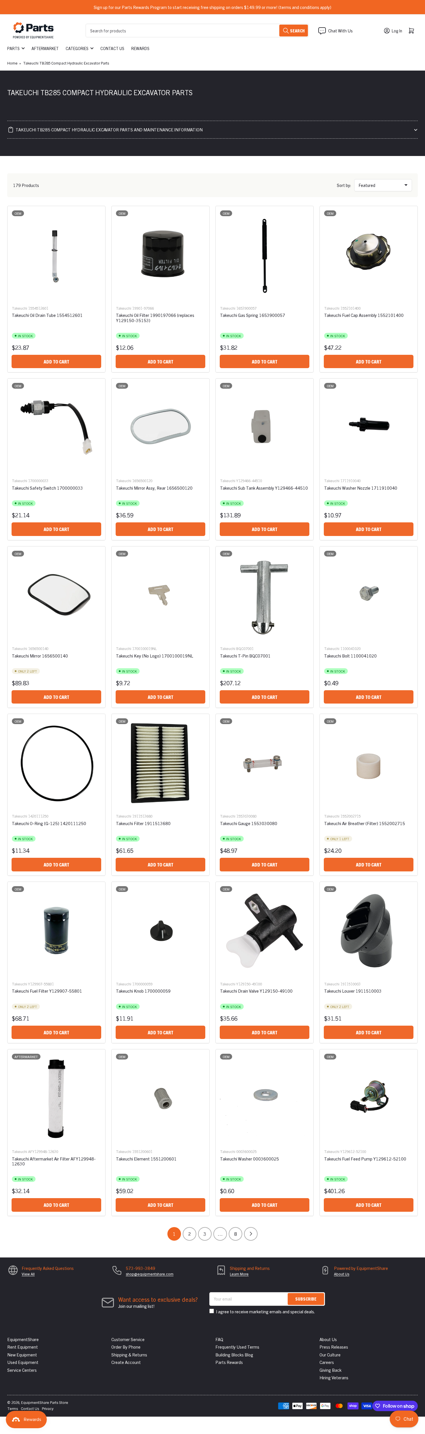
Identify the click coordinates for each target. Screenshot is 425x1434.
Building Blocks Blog (234, 1354)
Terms (12, 1408)
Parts (13, 48)
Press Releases (333, 1346)
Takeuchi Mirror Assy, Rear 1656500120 (154, 488)
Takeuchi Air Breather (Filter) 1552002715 (364, 823)
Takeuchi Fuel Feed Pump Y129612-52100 (365, 1158)
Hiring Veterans (333, 1377)
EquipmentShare (23, 1339)
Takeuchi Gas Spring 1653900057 (252, 315)
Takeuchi (19, 308)
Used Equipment (22, 1362)
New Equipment (22, 1354)
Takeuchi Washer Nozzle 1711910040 (360, 488)
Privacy (47, 1408)
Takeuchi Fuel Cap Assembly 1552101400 (364, 315)
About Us (341, 1273)
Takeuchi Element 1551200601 (146, 1158)
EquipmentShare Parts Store (44, 1402)
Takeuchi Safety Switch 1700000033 (47, 488)
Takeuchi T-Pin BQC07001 (245, 655)
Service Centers (22, 1370)
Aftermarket (45, 48)
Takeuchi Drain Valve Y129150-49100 (256, 991)
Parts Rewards (229, 1362)
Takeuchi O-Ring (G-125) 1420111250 (49, 823)
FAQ (219, 1339)
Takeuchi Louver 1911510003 (353, 991)
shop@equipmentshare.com (149, 1273)
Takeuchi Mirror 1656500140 (40, 655)
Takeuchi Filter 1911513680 (143, 823)
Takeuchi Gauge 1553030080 (248, 823)
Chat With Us (340, 30)
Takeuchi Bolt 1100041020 (350, 655)
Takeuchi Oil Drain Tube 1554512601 (47, 315)
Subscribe (306, 1298)
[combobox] (197, 30)
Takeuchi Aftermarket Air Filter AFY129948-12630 (54, 1161)
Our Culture (330, 1354)
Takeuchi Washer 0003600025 (249, 1158)
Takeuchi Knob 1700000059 (143, 991)
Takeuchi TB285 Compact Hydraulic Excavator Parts (66, 62)
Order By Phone (126, 1346)
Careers (326, 1362)
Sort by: (344, 185)
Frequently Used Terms (237, 1346)
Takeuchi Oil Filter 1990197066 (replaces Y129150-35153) (155, 317)
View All (28, 1273)
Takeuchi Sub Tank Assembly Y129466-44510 (264, 488)
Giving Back (330, 1370)
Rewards (140, 48)
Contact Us (112, 48)
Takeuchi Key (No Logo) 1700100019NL (154, 655)
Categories (77, 48)
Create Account (126, 1362)
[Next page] (251, 1234)
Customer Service (128, 1339)
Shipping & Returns (129, 1354)
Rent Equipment (22, 1346)
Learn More (239, 1273)
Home (12, 62)
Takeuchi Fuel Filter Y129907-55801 (47, 991)
